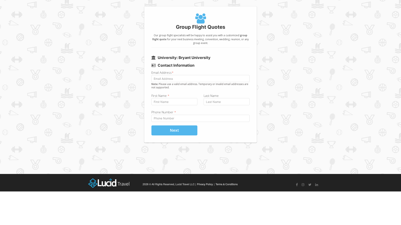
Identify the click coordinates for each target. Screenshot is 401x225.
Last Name (211, 96)
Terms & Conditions (227, 184)
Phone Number (163, 112)
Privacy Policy (205, 184)
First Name (160, 96)
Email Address (162, 72)
